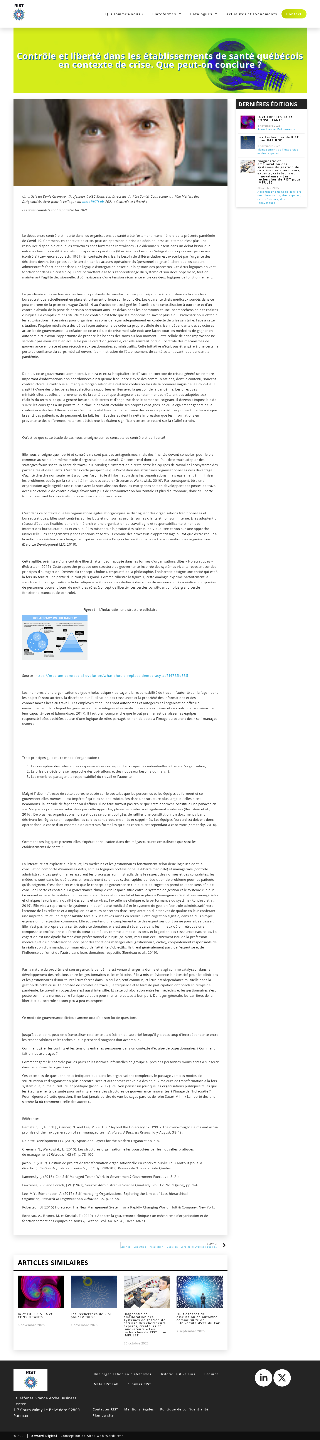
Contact (294, 14)
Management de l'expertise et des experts (278, 151)
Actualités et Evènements (251, 14)
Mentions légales (139, 1409)
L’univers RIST (139, 1384)
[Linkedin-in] (263, 1378)
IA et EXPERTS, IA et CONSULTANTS (275, 118)
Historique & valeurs (177, 1374)
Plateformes (164, 14)
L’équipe (211, 1374)
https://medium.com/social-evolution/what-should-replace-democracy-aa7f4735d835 (111, 675)
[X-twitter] (282, 1378)
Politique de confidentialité (184, 1409)
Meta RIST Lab (106, 1384)
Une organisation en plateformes (122, 1374)
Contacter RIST (105, 1409)
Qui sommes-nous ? (124, 14)
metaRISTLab (93, 201)
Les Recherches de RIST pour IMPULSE (278, 138)
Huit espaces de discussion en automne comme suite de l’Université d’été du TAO (199, 1318)
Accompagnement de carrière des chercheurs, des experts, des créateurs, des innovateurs (280, 197)
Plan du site (103, 1415)
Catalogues (201, 14)
